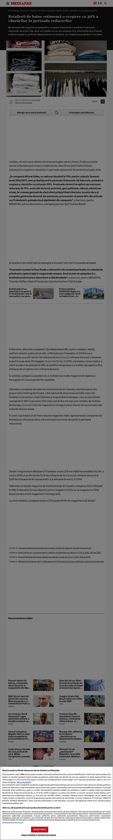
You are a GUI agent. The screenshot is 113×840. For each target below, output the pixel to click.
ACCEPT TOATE (39, 829)
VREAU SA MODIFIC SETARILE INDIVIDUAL (38, 835)
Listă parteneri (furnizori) (12, 823)
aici (34, 795)
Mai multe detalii (24, 782)
